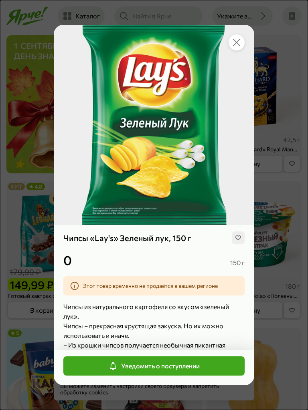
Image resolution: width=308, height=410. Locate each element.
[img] (238, 237)
